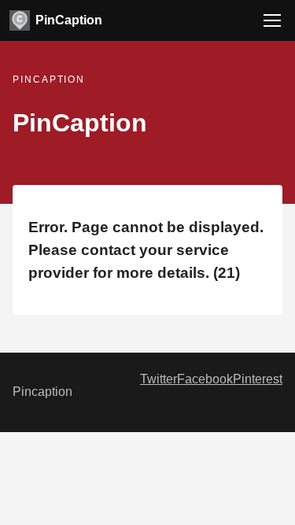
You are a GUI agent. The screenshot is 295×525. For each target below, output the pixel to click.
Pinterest (257, 379)
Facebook (205, 379)
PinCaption (68, 20)
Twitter (158, 379)
